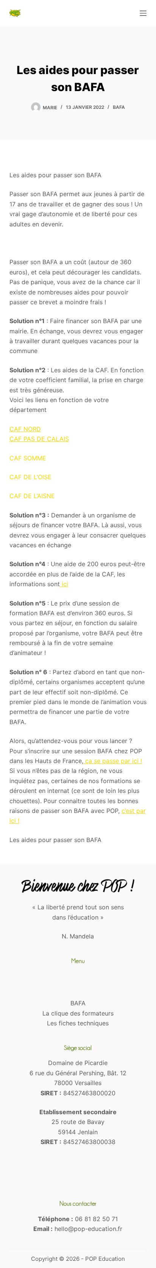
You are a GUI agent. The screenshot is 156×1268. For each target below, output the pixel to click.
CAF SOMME (27, 458)
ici (64, 584)
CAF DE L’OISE (30, 477)
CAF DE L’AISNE (32, 496)
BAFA (119, 107)
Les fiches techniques (78, 1023)
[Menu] (143, 13)
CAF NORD (25, 429)
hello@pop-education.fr (88, 1228)
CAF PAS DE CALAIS (39, 439)
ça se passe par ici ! (112, 761)
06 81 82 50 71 (96, 1219)
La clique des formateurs (78, 1013)
